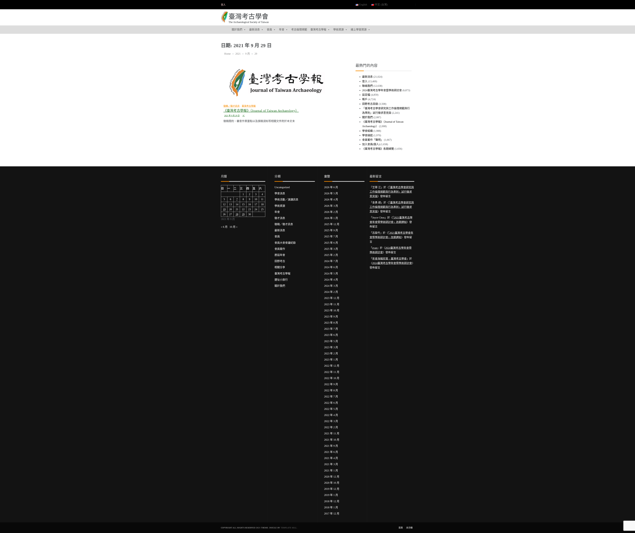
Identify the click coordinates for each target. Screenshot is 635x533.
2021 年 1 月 (331, 470)
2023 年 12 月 (331, 298)
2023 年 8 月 (331, 322)
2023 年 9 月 (331, 316)
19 (224, 209)
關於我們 (237, 29)
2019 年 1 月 (331, 495)
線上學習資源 (359, 29)
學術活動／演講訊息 (286, 199)
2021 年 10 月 (331, 439)
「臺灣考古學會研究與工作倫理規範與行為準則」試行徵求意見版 (392, 192)
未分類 (409, 527)
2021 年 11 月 (331, 433)
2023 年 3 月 (331, 347)
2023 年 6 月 (331, 335)
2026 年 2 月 (331, 212)
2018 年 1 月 (331, 507)
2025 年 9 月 (331, 230)
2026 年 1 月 (331, 218)
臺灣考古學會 (249, 16)
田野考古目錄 (370, 103)
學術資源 (338, 29)
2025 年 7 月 (331, 236)
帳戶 (364, 99)
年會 (281, 29)
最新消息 (254, 29)
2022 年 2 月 (331, 427)
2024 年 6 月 (331, 267)
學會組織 (367, 130)
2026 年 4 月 (331, 199)
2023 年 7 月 (331, 328)
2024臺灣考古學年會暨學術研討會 (382, 90)
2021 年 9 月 (331, 445)
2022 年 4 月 (331, 415)
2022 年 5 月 (331, 409)
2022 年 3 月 (331, 421)
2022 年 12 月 (331, 365)
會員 (269, 29)
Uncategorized (282, 187)
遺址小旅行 (281, 279)
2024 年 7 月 (331, 261)
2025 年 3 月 (331, 248)
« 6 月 (224, 226)
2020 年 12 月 (331, 476)
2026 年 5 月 (331, 193)
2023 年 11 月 (331, 304)
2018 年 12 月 (331, 501)
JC (244, 116)
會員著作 (280, 248)
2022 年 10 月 (331, 378)
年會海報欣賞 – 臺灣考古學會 (389, 258)
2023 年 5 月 (331, 341)
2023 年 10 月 (331, 310)
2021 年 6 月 (331, 452)
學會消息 (280, 193)
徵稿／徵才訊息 (231, 106)
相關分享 (280, 267)
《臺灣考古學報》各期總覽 (378, 148)
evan (374, 247)
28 (237, 214)
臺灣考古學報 (318, 29)
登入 (223, 4)
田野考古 (280, 261)
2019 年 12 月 (331, 488)
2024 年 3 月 (331, 285)
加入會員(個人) (371, 144)
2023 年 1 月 (331, 359)
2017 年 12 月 (331, 513)
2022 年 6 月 (331, 402)
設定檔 (366, 94)
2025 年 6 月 (331, 242)
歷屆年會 (280, 255)
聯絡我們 (367, 85)
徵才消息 (280, 218)
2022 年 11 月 (331, 372)
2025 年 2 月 (331, 255)
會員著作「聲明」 (372, 139)
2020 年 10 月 (331, 482)
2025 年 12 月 (331, 224)
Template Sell (289, 528)
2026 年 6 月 (331, 187)
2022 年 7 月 (331, 396)
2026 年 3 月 (331, 205)
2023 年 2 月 (331, 353)
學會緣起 (367, 135)
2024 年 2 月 (331, 292)
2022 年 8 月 (331, 390)
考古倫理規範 (299, 29)
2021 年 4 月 (331, 458)
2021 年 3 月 (331, 464)
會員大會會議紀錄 (285, 242)
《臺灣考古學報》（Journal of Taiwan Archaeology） (261, 110)
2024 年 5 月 (331, 273)
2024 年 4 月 (331, 279)
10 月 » (233, 226)
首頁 (401, 527)
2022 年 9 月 (331, 384)
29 (243, 214)
